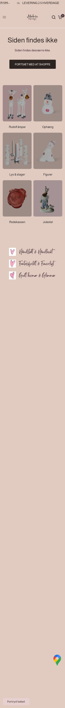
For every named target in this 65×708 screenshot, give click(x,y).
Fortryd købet (16, 701)
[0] (59, 17)
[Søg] (54, 17)
